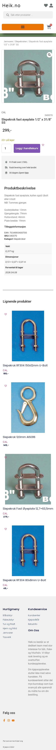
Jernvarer (8, 41)
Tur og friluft (9, 624)
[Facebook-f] (4, 720)
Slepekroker (21, 41)
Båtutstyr (7, 615)
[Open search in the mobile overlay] (28, 15)
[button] (23, 27)
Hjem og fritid (10, 628)
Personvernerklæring (13, 741)
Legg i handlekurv (27, 148)
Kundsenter (34, 615)
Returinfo (32, 624)
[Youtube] (13, 720)
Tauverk (7, 637)
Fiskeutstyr (8, 619)
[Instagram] (8, 720)
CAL (3, 112)
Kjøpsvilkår (33, 619)
